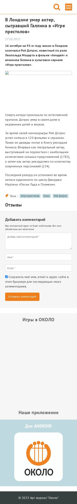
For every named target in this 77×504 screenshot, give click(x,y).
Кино (47, 196)
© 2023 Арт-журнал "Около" (38, 498)
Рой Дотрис (60, 196)
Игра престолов (30, 196)
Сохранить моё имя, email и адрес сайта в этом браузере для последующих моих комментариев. (37, 281)
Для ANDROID (38, 426)
